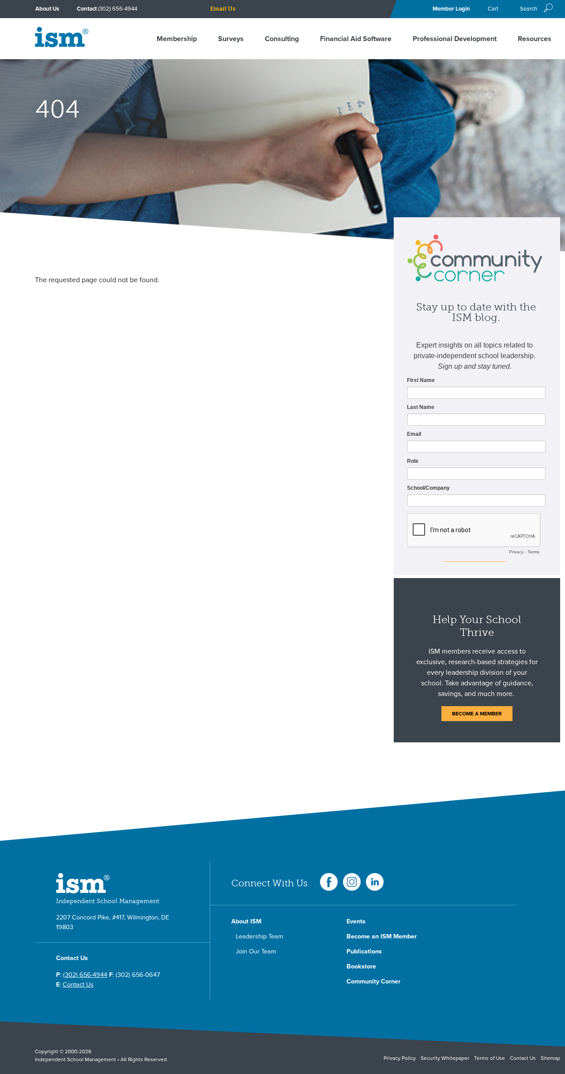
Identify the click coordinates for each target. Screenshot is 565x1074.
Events (356, 921)
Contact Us (78, 984)
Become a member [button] (477, 714)
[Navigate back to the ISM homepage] (61, 45)
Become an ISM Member (382, 936)
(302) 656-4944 (117, 8)
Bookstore (361, 966)
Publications (364, 951)
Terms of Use (489, 1058)
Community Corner (373, 981)
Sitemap (550, 1058)
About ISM (246, 921)
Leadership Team (259, 936)
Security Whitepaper (445, 1058)
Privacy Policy (400, 1058)
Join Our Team (256, 951)
